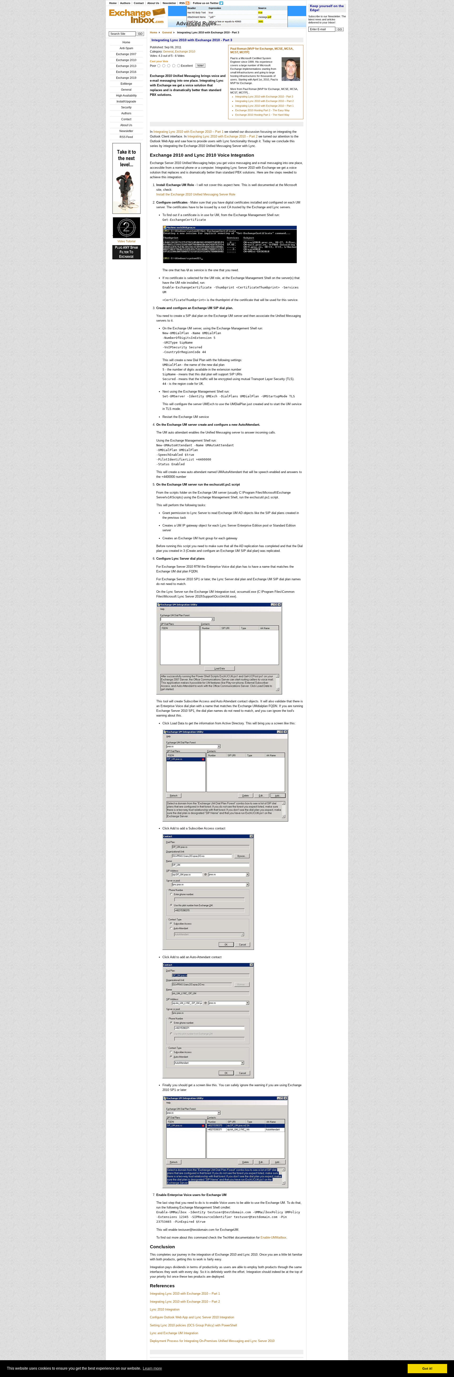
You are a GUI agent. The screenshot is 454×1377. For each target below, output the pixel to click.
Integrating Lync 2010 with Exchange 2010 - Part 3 (264, 96)
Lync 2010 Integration (164, 1309)
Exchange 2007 (126, 54)
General (126, 89)
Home (113, 3)
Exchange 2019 (126, 78)
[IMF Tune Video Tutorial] (126, 237)
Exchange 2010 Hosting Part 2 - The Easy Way (262, 110)
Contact (139, 3)
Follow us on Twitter (205, 3)
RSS (182, 3)
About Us (153, 3)
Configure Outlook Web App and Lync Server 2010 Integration (192, 1317)
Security (126, 107)
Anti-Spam (126, 48)
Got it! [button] (427, 1368)
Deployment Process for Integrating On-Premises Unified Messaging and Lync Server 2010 (212, 1341)
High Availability (126, 95)
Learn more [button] (152, 1368)
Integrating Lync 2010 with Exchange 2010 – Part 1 (264, 105)
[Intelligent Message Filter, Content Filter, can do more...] (237, 26)
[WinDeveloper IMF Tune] (126, 213)
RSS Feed (126, 137)
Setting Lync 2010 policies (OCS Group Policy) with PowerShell (193, 1325)
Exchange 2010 (126, 60)
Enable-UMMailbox (273, 1237)
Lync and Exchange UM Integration (174, 1333)
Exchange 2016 (126, 72)
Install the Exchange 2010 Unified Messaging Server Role (195, 194)
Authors (125, 3)
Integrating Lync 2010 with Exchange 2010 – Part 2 (264, 101)
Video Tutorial (126, 241)
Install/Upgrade (126, 101)
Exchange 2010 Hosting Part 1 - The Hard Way (262, 114)
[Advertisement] (327, 105)
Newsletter (169, 3)
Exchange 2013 (126, 66)
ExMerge (126, 83)
